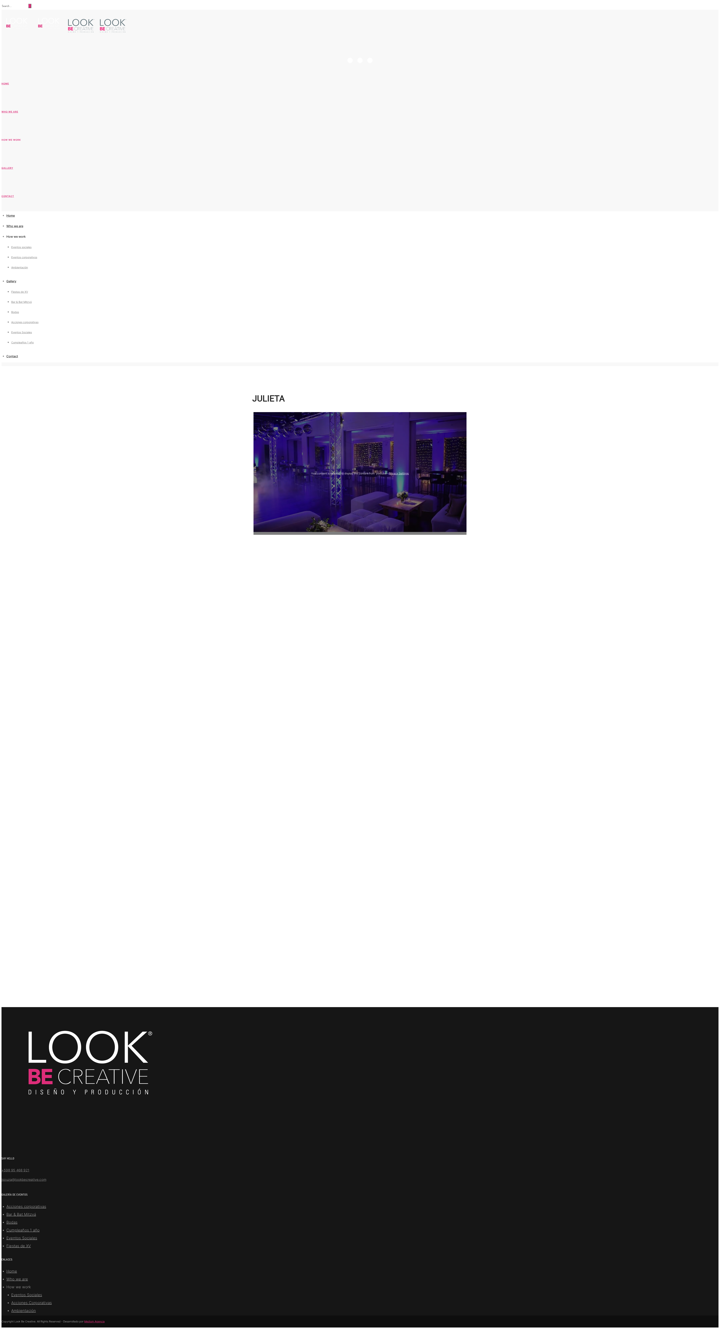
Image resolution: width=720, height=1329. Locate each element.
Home (5, 83)
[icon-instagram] (360, 60)
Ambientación (19, 267)
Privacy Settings (399, 473)
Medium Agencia (94, 1321)
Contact (8, 196)
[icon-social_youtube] (370, 60)
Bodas (15, 312)
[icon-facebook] (351, 60)
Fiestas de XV (19, 291)
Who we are (10, 111)
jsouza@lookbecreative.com (24, 1180)
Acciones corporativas (24, 322)
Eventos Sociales (21, 332)
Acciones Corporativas (31, 1302)
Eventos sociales (21, 247)
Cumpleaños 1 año (22, 342)
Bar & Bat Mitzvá (21, 302)
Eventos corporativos (24, 257)
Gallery (7, 168)
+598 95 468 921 (15, 1170)
